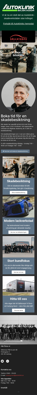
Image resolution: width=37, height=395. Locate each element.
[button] (18, 44)
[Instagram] (7, 361)
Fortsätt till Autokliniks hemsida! (18, 23)
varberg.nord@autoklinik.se (15, 375)
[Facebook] (2, 361)
